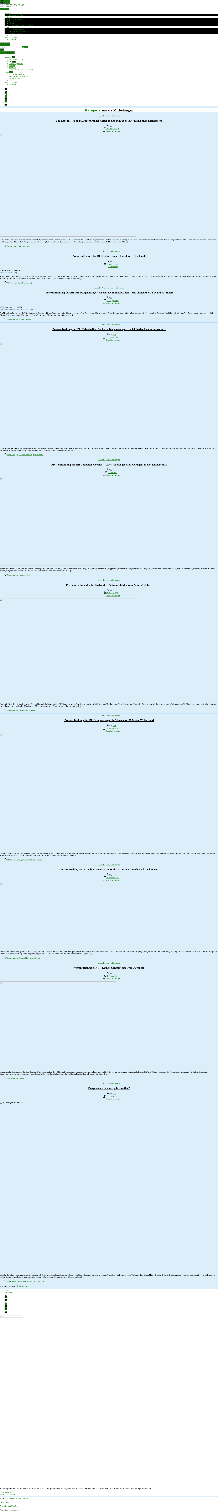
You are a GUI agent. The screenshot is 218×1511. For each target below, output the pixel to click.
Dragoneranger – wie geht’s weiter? (109, 1088)
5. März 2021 (112, 473)
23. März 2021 (112, 337)
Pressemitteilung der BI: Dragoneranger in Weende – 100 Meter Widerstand (109, 720)
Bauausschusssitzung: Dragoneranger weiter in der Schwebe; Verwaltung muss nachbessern (109, 120)
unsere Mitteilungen (113, 116)
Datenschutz (9, 1292)
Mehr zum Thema (11, 37)
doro (114, 126)
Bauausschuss (12, 246)
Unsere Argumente (16, 19)
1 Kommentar (113, 267)
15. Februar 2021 (112, 878)
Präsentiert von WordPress (9, 1506)
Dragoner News (10, 39)
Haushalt (22, 1078)
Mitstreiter (12, 23)
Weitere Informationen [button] (8, 1494)
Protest (33, 710)
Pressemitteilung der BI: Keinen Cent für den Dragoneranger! (109, 967)
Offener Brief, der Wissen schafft (21, 25)
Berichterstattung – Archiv (18, 31)
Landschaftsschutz (25, 455)
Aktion (9, 860)
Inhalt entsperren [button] (6, 1492)
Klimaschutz (21, 1281)
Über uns (8, 35)
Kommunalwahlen (25, 319)
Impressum (8, 1290)
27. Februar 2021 (112, 593)
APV (8, 283)
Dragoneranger (23, 246)
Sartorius (40, 1281)
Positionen (8, 17)
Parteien (12, 21)
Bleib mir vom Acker (16, 15)
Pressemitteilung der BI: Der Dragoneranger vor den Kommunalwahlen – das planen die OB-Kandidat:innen (109, 292)
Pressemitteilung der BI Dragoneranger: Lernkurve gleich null (109, 256)
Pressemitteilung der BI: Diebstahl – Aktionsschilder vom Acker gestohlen (109, 584)
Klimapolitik (23, 958)
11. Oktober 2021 (112, 129)
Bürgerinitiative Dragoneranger (17, 1498)
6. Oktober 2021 (112, 264)
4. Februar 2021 (112, 976)
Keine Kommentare (113, 131)
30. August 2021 (113, 301)
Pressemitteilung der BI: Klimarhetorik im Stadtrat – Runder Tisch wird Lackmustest (109, 869)
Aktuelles (8, 13)
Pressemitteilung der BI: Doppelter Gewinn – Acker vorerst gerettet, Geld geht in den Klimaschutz (109, 464)
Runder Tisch (31, 1281)
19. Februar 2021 (112, 728)
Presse (7, 27)
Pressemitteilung (38, 455)
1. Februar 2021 (112, 1096)
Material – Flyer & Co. (17, 33)
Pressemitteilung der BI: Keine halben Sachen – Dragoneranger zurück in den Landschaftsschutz (109, 329)
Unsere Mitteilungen (16, 29)
